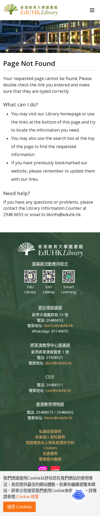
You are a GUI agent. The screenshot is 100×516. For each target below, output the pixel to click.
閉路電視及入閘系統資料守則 (50, 442)
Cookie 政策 (27, 497)
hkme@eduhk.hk (58, 417)
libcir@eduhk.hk (58, 363)
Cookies (50, 447)
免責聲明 (50, 453)
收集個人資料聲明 (50, 436)
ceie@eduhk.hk (58, 390)
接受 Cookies (19, 507)
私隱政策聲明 (50, 431)
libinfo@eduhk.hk (58, 325)
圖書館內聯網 (50, 459)
